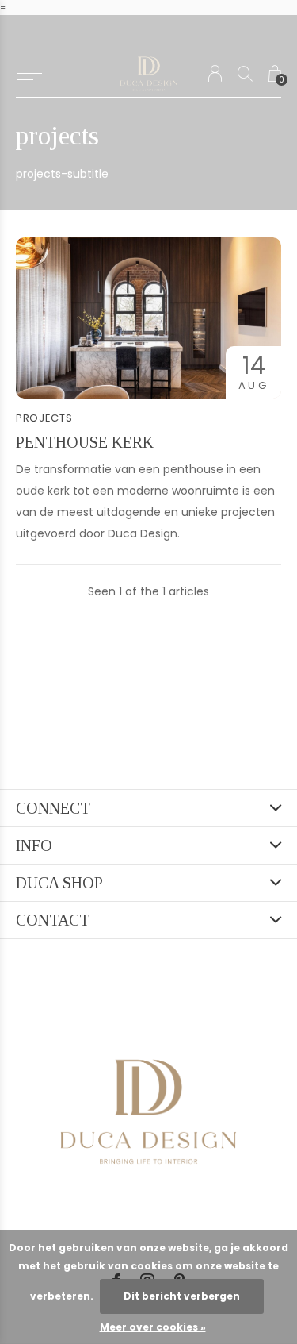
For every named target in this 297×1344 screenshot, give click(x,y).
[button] (29, 74)
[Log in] (215, 73)
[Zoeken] (245, 73)
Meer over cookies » (153, 1327)
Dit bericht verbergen (182, 1296)
